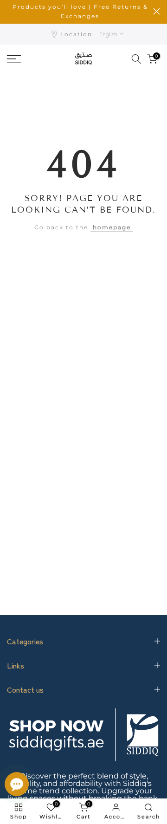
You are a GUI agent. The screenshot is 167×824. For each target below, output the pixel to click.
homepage (112, 227)
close (156, 11)
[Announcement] (80, 11)
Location (76, 34)
